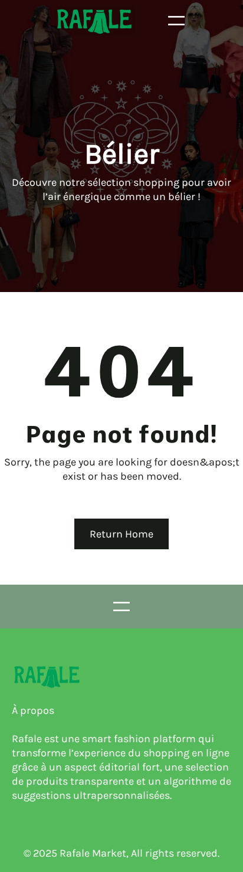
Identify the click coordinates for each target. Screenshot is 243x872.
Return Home (121, 533)
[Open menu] (176, 20)
